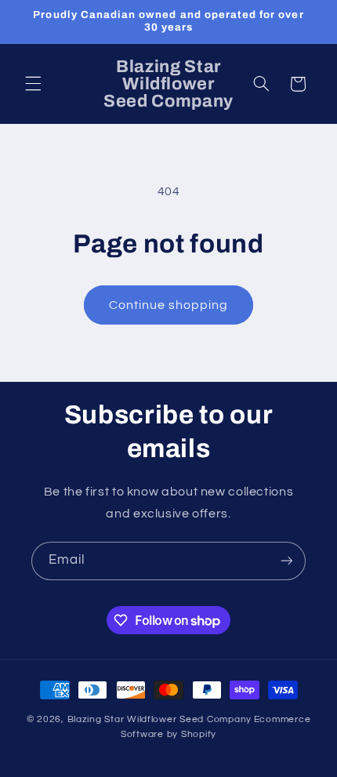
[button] (33, 84)
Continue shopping (169, 305)
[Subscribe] (287, 561)
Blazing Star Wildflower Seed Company (159, 719)
